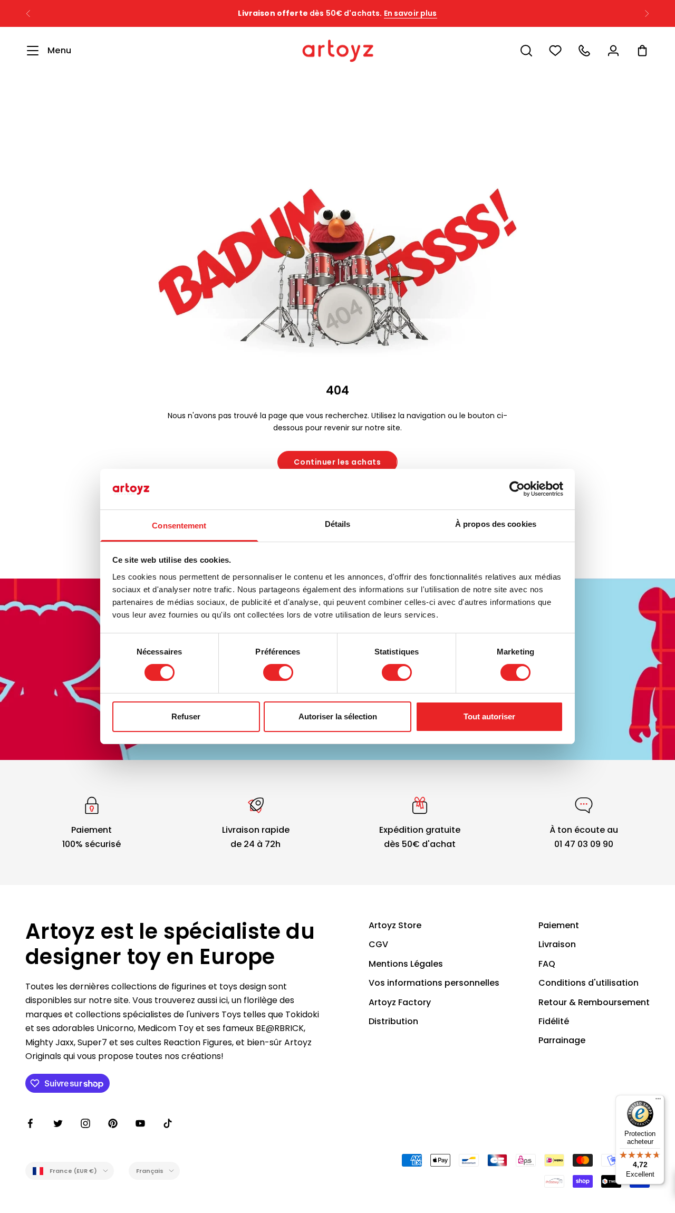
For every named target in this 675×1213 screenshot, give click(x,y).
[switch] (278, 672)
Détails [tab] (338, 523)
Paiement (558, 925)
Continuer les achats (337, 462)
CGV (378, 944)
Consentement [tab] (179, 525)
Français (150, 1171)
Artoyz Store (395, 925)
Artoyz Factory (400, 1002)
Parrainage (561, 1040)
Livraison (557, 944)
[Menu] (658, 1101)
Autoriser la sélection (337, 716)
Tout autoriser (489, 716)
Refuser (185, 716)
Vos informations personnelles (434, 983)
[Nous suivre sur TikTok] (167, 1123)
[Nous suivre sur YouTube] (140, 1123)
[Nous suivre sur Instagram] (85, 1123)
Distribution (393, 1021)
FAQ (546, 964)
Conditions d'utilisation (588, 983)
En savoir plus (410, 13)
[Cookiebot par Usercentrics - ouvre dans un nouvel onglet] (517, 489)
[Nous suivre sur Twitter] (58, 1123)
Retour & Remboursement (594, 1002)
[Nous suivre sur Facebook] (30, 1123)
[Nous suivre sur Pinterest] (113, 1123)
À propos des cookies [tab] (495, 523)
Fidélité (553, 1021)
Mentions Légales (406, 964)
